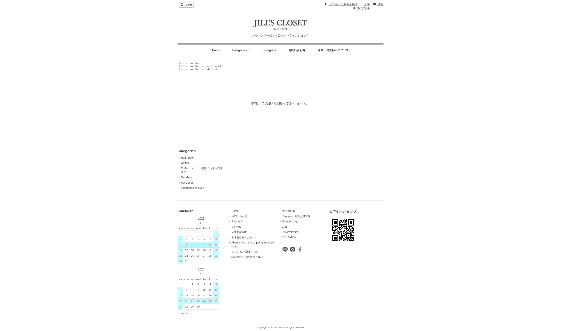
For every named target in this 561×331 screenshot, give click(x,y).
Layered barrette (213, 66)
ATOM (292, 237)
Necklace (186, 177)
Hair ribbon (194, 63)
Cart (284, 226)
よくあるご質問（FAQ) (244, 251)
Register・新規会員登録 (342, 4)
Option (185, 163)
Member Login (290, 221)
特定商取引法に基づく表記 (247, 257)
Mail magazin (239, 232)
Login (367, 4)
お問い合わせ (296, 50)
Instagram (269, 50)
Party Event (210, 69)
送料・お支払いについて (333, 50)
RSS (284, 237)
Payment (236, 221)
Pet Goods (187, 182)
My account (363, 8)
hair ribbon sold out (192, 188)
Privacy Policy (290, 232)
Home (216, 50)
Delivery (236, 226)
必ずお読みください (243, 237)
